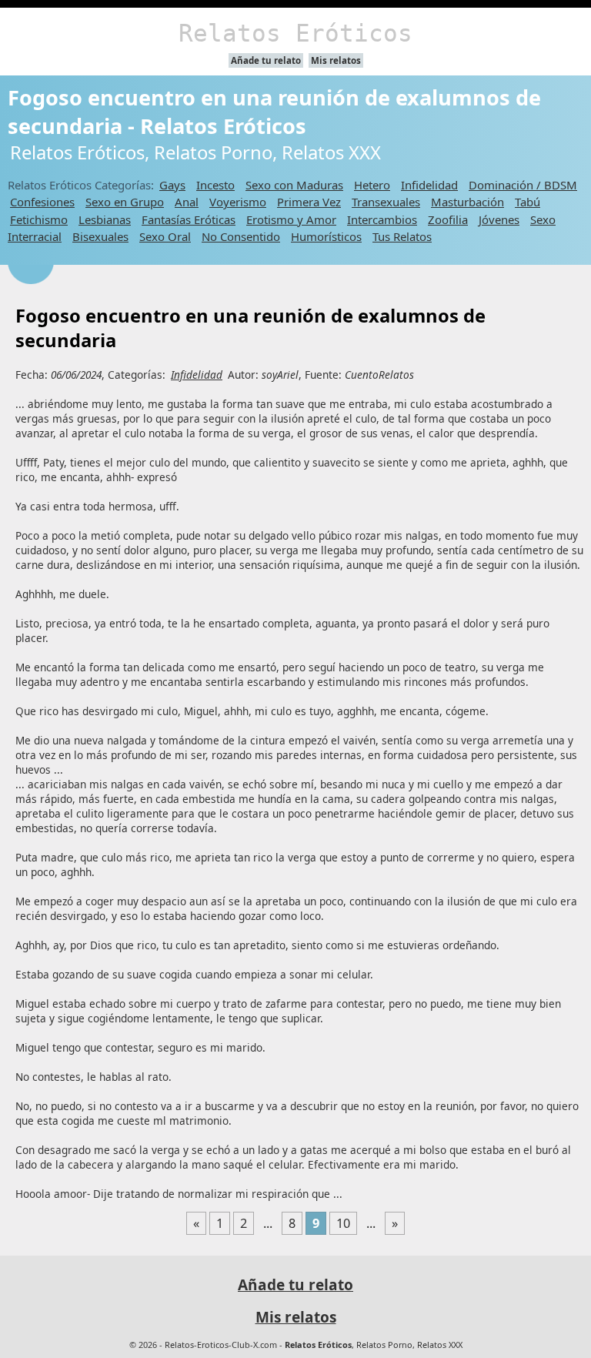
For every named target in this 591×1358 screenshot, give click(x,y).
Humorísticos (326, 236)
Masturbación (467, 201)
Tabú (527, 201)
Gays (172, 184)
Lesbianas (104, 219)
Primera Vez (309, 201)
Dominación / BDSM (523, 184)
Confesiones (42, 201)
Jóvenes (499, 219)
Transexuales (386, 201)
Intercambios (382, 219)
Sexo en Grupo (124, 201)
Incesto (215, 184)
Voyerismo (237, 201)
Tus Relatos (402, 236)
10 (343, 1223)
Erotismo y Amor (291, 219)
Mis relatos (336, 60)
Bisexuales (100, 236)
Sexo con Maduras (294, 184)
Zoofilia (448, 219)
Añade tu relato (266, 60)
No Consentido (241, 236)
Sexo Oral (165, 236)
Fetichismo (39, 219)
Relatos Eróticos (295, 33)
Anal (187, 201)
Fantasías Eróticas (188, 219)
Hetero (372, 184)
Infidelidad (429, 184)
